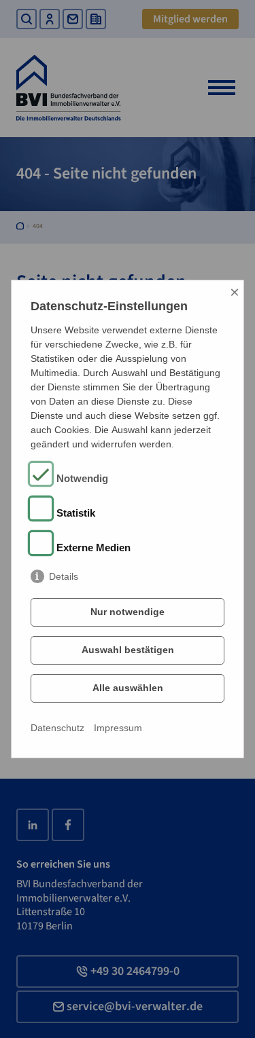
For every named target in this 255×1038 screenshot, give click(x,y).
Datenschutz (57, 727)
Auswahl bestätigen (128, 649)
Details (63, 576)
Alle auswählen (127, 687)
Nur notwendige (127, 611)
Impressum (118, 727)
